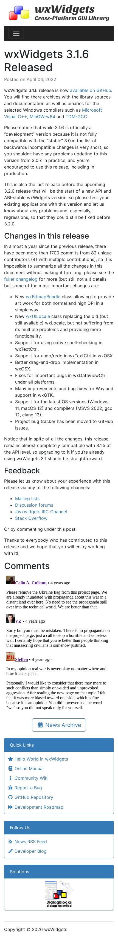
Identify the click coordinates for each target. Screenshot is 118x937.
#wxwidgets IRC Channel (41, 511)
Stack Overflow (31, 518)
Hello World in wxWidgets (40, 759)
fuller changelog (21, 279)
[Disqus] (59, 641)
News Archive (62, 725)
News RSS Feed (30, 841)
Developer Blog (30, 851)
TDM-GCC (76, 116)
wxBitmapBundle (43, 296)
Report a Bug (27, 787)
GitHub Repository (33, 797)
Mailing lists (27, 498)
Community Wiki (31, 778)
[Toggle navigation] (16, 33)
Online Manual (28, 768)
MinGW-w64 (42, 116)
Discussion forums (34, 505)
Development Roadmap (38, 807)
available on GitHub (90, 90)
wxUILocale (38, 316)
